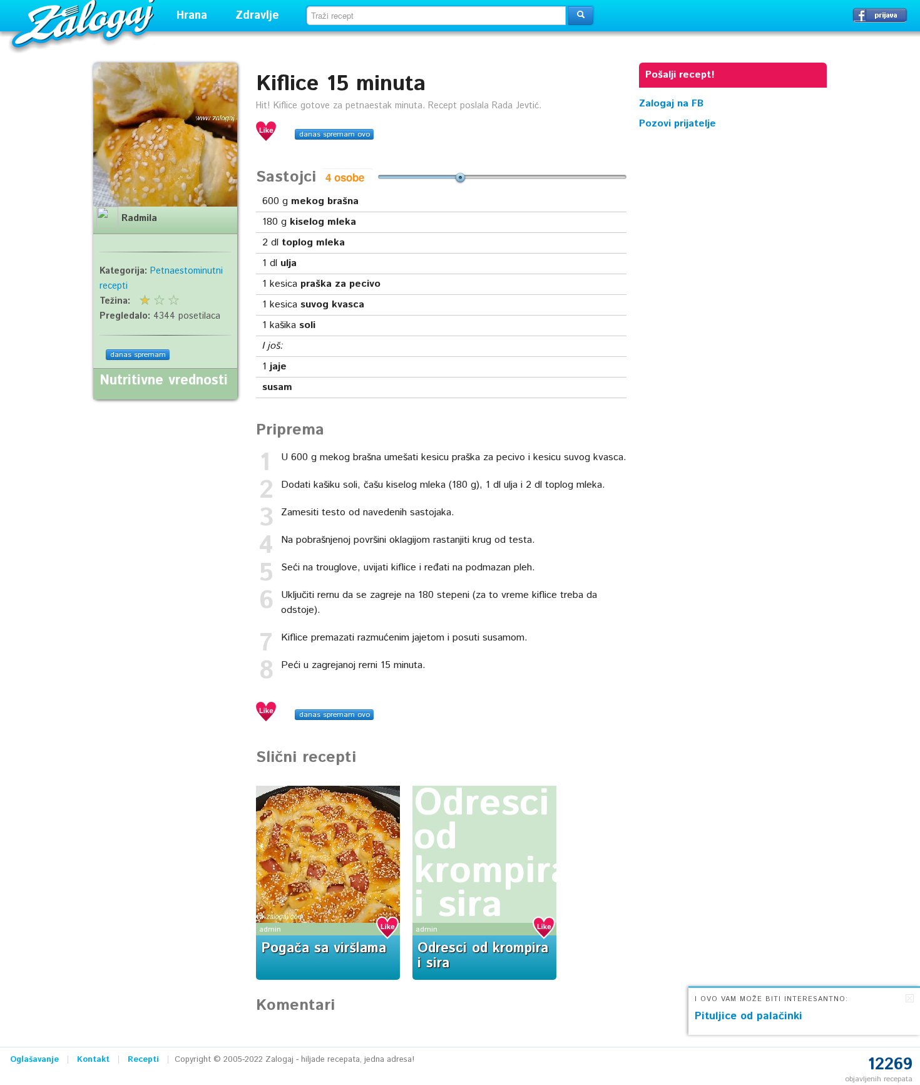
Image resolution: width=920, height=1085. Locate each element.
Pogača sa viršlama (323, 948)
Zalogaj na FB (671, 103)
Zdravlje (257, 16)
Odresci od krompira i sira (492, 854)
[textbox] (436, 15)
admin (270, 929)
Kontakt (93, 1060)
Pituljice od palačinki (748, 1016)
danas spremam (138, 354)
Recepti (143, 1060)
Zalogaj (85, 22)
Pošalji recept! (680, 75)
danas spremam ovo (334, 134)
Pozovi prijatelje (677, 123)
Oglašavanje (34, 1060)
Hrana (191, 16)
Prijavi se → (879, 15)
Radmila (139, 218)
